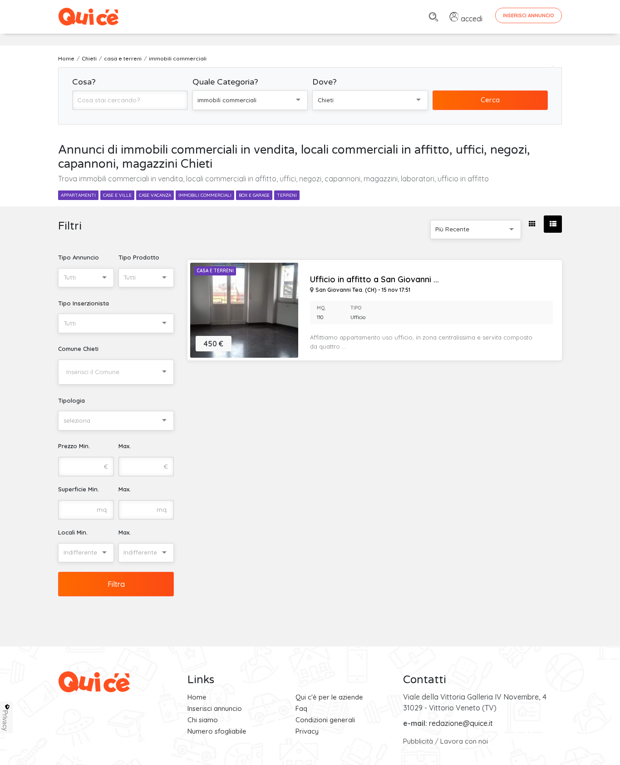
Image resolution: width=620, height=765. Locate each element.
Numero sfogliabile (216, 731)
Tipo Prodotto (138, 257)
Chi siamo (202, 719)
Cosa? (84, 82)
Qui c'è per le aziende (329, 697)
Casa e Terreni (215, 271)
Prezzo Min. (74, 446)
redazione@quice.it (461, 723)
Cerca (490, 99)
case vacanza (155, 195)
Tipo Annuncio (78, 257)
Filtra (116, 584)
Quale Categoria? (225, 82)
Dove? (324, 82)
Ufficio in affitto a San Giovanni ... (374, 280)
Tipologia (71, 400)
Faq (301, 708)
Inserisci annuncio (214, 708)
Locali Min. (73, 532)
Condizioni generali (325, 719)
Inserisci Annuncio (528, 15)
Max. (124, 446)
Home (197, 697)
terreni (287, 195)
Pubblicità (418, 741)
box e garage (254, 195)
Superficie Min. (78, 489)
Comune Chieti (78, 348)
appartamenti (78, 195)
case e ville (117, 195)
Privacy (307, 731)
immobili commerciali (204, 195)
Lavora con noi (464, 741)
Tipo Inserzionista (83, 303)
